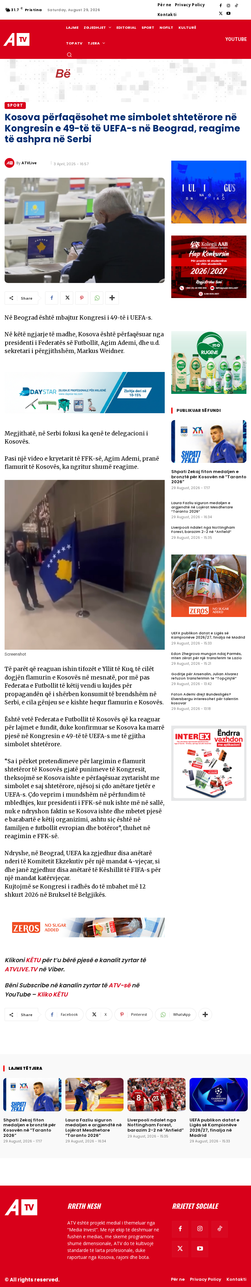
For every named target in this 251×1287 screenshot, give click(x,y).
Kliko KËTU (52, 994)
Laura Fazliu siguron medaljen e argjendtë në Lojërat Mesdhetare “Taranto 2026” (202, 507)
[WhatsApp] (96, 298)
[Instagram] (228, 6)
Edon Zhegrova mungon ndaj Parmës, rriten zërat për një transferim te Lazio (206, 656)
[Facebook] (221, 6)
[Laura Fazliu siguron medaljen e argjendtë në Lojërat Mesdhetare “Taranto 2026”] (94, 1094)
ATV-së (119, 985)
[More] (112, 298)
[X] (221, 14)
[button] (69, 54)
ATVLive (29, 162)
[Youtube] (228, 14)
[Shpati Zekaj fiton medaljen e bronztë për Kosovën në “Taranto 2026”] (208, 441)
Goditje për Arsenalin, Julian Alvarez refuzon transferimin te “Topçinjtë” (204, 676)
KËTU (33, 960)
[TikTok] (236, 6)
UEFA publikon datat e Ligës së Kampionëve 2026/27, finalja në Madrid (208, 635)
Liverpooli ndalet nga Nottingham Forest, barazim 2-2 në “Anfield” (203, 529)
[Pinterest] (81, 298)
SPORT (15, 105)
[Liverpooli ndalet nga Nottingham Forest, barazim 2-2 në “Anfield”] (156, 1094)
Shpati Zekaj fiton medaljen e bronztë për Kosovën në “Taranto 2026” (208, 476)
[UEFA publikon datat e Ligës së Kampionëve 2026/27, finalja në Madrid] (219, 1094)
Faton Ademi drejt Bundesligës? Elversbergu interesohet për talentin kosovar (204, 698)
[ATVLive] (10, 163)
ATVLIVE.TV (21, 969)
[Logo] (17, 39)
